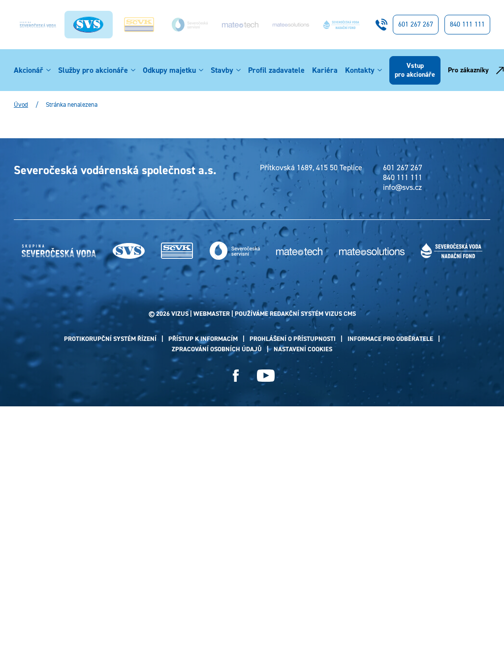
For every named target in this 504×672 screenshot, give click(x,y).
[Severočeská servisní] (190, 24)
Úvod (21, 105)
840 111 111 (467, 24)
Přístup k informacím (203, 339)
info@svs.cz (402, 187)
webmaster (211, 313)
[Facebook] (236, 375)
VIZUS (180, 313)
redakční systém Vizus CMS (313, 313)
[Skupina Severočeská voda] (38, 25)
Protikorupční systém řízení (110, 339)
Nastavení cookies (303, 349)
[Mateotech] (240, 25)
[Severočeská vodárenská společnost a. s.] (88, 24)
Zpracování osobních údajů (217, 349)
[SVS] (129, 251)
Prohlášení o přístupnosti (293, 339)
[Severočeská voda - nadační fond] (341, 24)
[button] (48, 70)
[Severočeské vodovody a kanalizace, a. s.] (139, 24)
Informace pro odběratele (390, 339)
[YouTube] (266, 375)
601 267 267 (415, 24)
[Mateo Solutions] (291, 25)
